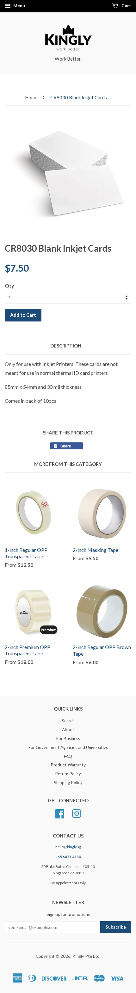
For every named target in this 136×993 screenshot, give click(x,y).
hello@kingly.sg (68, 847)
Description (65, 345)
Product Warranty (68, 764)
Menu (18, 5)
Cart (126, 5)
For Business (68, 738)
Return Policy (68, 773)
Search (68, 720)
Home (31, 97)
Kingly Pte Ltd (86, 956)
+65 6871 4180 (68, 857)
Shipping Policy (68, 782)
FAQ (68, 756)
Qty (9, 285)
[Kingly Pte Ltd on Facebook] (60, 812)
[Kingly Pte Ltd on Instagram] (76, 812)
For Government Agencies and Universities (68, 747)
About (68, 729)
